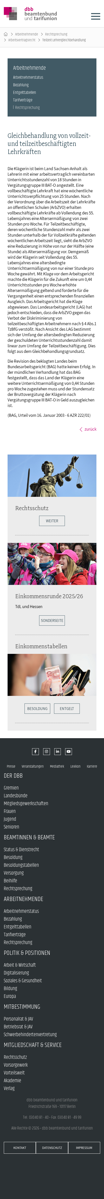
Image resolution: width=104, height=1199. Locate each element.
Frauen (10, 811)
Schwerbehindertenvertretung (30, 1035)
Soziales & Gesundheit (23, 981)
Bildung (10, 989)
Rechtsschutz (31, 508)
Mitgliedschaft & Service (33, 1045)
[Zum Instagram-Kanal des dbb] (46, 751)
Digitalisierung (16, 973)
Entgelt (67, 708)
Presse (11, 766)
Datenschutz (52, 1148)
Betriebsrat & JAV (18, 1027)
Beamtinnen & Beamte (29, 837)
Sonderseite (52, 620)
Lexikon (75, 766)
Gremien (11, 788)
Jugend (10, 819)
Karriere (92, 766)
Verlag (9, 1089)
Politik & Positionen (27, 953)
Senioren (11, 827)
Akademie (12, 1081)
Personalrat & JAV (18, 1019)
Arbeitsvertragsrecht (21, 40)
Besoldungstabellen (21, 865)
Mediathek (57, 766)
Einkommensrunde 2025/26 (49, 596)
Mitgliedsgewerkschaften (26, 804)
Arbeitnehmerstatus (28, 77)
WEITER (52, 520)
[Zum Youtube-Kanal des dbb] (68, 751)
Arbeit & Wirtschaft (20, 965)
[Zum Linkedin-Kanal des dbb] (57, 751)
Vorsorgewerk (16, 1065)
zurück (90, 429)
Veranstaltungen (33, 766)
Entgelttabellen (24, 92)
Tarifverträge (22, 100)
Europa (10, 996)
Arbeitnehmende (26, 34)
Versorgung (14, 873)
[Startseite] (6, 34)
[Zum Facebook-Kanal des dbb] (35, 751)
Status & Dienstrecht (21, 850)
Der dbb (13, 776)
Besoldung (37, 708)
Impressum (84, 1148)
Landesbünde (16, 796)
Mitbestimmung (22, 1007)
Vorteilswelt (14, 1073)
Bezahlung (21, 85)
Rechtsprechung (56, 34)
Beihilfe (10, 881)
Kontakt (19, 1148)
